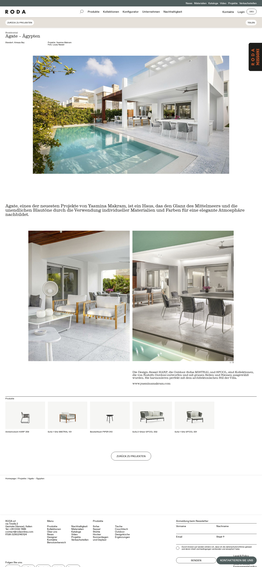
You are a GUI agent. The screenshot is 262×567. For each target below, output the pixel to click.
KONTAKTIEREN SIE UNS (236, 560)
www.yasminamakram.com (151, 383)
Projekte (233, 3)
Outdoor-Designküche (122, 533)
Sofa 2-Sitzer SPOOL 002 (144, 432)
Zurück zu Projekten (19, 22)
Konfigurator (131, 12)
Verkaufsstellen (248, 3)
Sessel (96, 529)
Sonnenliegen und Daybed (100, 538)
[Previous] (157, 297)
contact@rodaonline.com (19, 531)
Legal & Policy (241, 555)
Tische (118, 526)
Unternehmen (151, 12)
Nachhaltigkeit (172, 12)
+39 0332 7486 (17, 529)
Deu (252, 11)
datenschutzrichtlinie (235, 547)
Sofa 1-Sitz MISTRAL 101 (60, 432)
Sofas (96, 526)
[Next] (208, 297)
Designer (52, 537)
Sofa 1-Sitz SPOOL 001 (186, 432)
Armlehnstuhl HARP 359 (17, 432)
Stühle (96, 531)
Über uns (52, 531)
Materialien (200, 3)
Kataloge (213, 3)
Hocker (97, 534)
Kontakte (228, 12)
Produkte (93, 12)
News (189, 3)
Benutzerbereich (56, 542)
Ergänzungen (122, 537)
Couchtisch (121, 529)
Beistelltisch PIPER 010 (101, 432)
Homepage (10, 478)
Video (223, 3)
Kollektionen (111, 12)
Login (241, 12)
